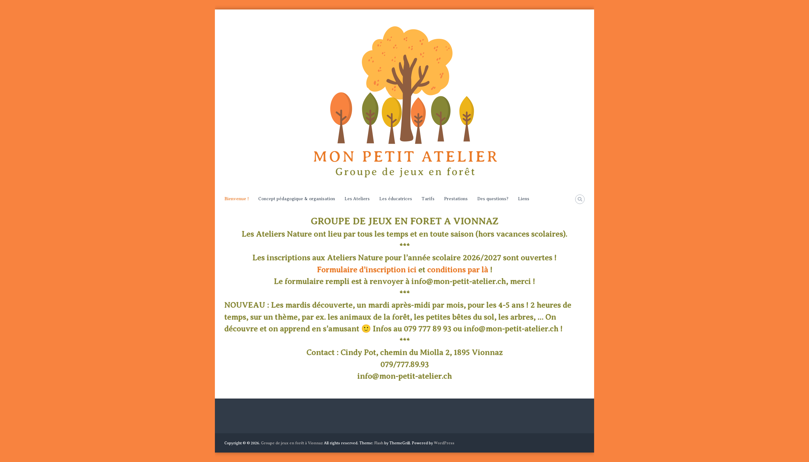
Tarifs (428, 198)
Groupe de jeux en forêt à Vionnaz (292, 443)
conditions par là (457, 269)
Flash (378, 443)
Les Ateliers (357, 198)
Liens (523, 198)
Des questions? (492, 198)
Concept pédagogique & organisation (296, 198)
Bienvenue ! (236, 198)
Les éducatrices (395, 198)
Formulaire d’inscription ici (367, 269)
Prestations (456, 198)
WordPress (444, 443)
